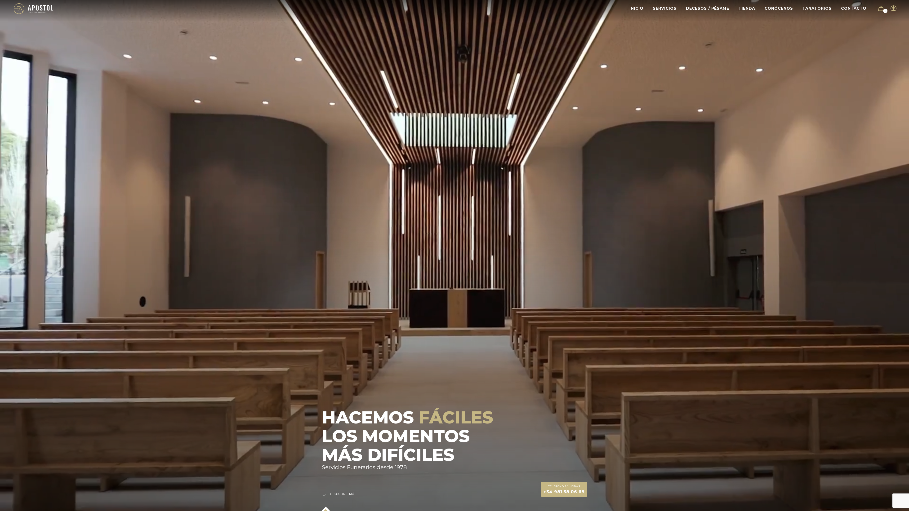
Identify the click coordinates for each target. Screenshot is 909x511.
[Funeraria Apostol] (33, 8)
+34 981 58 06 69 (564, 489)
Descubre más (342, 494)
